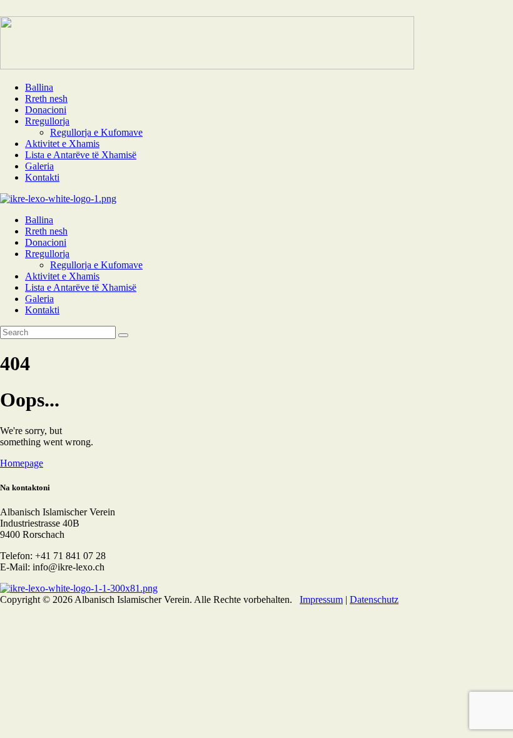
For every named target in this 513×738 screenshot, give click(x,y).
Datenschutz (374, 599)
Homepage (21, 463)
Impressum (321, 599)
